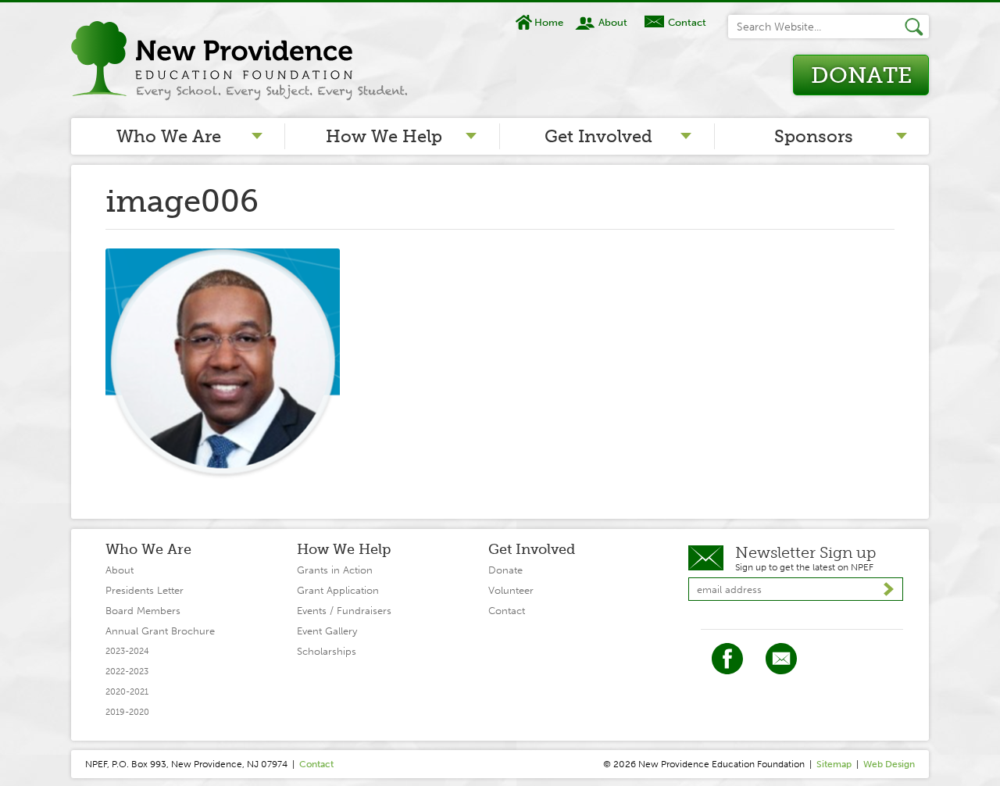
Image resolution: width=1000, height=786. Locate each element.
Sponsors (813, 136)
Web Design (889, 764)
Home (548, 22)
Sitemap (834, 764)
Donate (861, 75)
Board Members (142, 610)
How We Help (384, 136)
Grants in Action (335, 570)
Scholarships (326, 651)
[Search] (916, 26)
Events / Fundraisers (344, 610)
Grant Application (338, 590)
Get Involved (598, 136)
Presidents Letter (144, 590)
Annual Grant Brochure (160, 631)
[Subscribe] (888, 590)
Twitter (781, 658)
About (612, 22)
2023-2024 (127, 651)
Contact (686, 22)
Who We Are (168, 136)
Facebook (727, 658)
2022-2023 (126, 671)
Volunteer (511, 590)
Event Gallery (327, 631)
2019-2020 (127, 712)
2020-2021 (126, 692)
